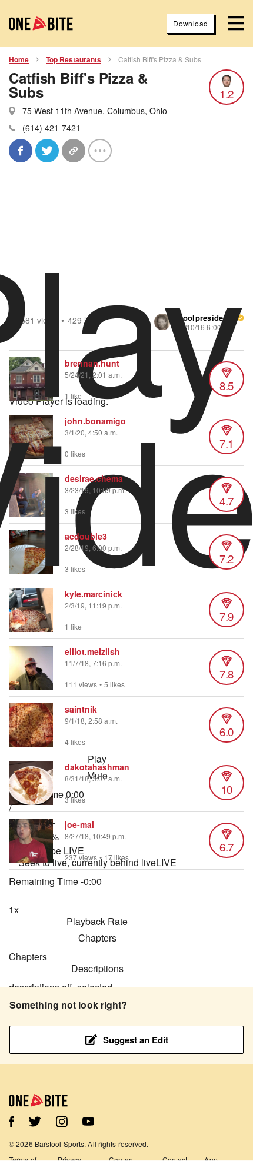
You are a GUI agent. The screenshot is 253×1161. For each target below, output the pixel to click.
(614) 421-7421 (51, 128)
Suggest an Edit (135, 1039)
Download (190, 23)
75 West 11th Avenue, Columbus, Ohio (94, 111)
